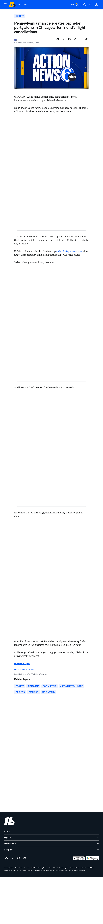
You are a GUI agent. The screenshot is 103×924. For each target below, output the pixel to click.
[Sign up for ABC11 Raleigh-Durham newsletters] (24, 858)
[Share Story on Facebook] (58, 39)
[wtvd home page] (9, 821)
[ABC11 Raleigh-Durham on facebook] (6, 858)
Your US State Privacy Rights (58, 868)
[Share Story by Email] (81, 39)
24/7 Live (22, 4)
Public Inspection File (11, 870)
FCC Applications (26, 870)
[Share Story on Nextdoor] (75, 39)
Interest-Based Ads (87, 868)
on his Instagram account (69, 251)
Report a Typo (22, 663)
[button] (5, 4)
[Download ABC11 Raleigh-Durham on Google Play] (92, 858)
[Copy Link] (87, 39)
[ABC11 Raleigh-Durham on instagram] (18, 858)
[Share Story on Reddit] (69, 39)
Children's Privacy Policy (39, 868)
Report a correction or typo (24, 669)
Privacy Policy (8, 868)
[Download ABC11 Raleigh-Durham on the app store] (79, 858)
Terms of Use (74, 868)
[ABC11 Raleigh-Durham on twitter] (12, 858)
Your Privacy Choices (22, 868)
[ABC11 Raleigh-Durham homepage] (12, 4)
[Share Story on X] (63, 39)
